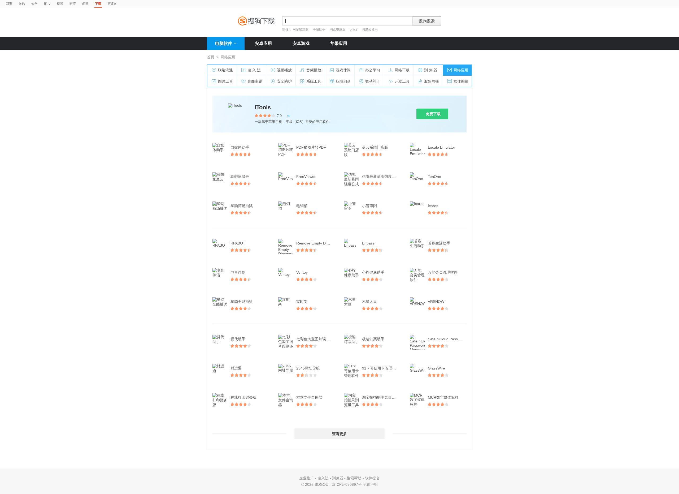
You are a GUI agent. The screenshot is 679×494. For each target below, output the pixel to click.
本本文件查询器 (309, 397)
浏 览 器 (430, 70)
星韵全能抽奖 (241, 301)
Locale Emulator (441, 147)
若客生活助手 (439, 243)
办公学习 (372, 70)
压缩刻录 (343, 81)
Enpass (368, 243)
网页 (9, 4)
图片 (47, 4)
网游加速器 (300, 29)
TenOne (434, 176)
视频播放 (284, 70)
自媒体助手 (239, 147)
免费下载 (433, 114)
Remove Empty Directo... (316, 243)
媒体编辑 (461, 81)
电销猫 (301, 206)
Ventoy (302, 272)
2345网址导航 (308, 368)
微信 (22, 4)
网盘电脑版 (338, 29)
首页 (210, 57)
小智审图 (369, 206)
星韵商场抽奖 (241, 206)
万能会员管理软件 (443, 272)
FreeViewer (306, 176)
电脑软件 (223, 43)
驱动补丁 (372, 81)
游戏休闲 (343, 70)
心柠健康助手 (373, 272)
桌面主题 (254, 81)
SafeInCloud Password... (448, 339)
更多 (112, 3)
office (354, 29)
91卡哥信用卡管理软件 (381, 368)
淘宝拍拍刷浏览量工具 (380, 397)
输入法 (323, 478)
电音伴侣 (237, 272)
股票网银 (431, 81)
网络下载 (402, 70)
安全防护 (284, 81)
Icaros (433, 206)
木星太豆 (369, 301)
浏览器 (337, 478)
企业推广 (306, 478)
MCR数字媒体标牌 (443, 397)
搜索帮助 (354, 478)
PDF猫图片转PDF (311, 147)
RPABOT (237, 243)
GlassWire (436, 368)
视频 (60, 4)
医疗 (72, 4)
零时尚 (301, 301)
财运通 (236, 368)
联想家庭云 (239, 176)
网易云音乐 (370, 29)
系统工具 (313, 81)
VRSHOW (436, 301)
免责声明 (370, 484)
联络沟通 (225, 70)
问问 (85, 4)
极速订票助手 (373, 339)
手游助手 (319, 29)
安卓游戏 (301, 43)
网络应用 (461, 70)
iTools (263, 107)
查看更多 (339, 434)
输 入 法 (254, 70)
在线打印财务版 (243, 397)
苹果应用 (338, 43)
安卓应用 (263, 43)
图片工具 (225, 81)
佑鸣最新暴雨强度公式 (380, 176)
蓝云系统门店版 (375, 147)
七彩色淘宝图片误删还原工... (316, 339)
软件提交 (372, 478)
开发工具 (402, 81)
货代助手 (237, 339)
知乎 (34, 4)
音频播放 (313, 70)
